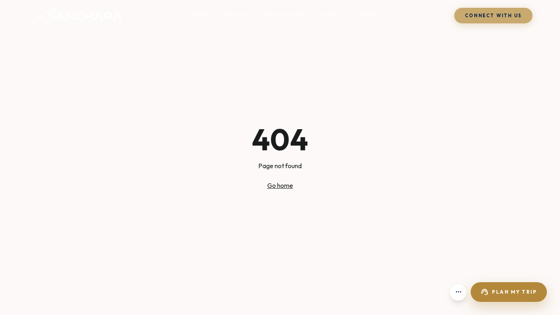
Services (236, 15)
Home (200, 15)
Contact (371, 15)
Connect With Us (493, 15)
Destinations (286, 15)
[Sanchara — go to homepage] (74, 15)
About (333, 15)
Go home (280, 185)
